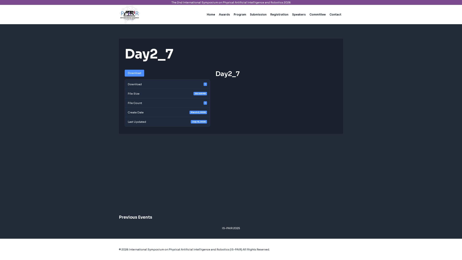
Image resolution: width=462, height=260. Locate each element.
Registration (279, 14)
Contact (335, 14)
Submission (258, 14)
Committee (318, 14)
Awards (224, 14)
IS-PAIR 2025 (231, 228)
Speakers (299, 14)
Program (240, 14)
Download (134, 73)
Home (211, 14)
